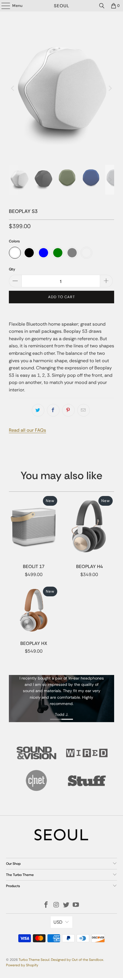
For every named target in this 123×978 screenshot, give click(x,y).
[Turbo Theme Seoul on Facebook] (46, 905)
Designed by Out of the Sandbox (77, 959)
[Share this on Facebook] (53, 410)
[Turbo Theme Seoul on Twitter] (66, 905)
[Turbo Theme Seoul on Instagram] (56, 905)
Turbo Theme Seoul (34, 959)
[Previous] (13, 88)
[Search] (101, 5)
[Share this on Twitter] (38, 410)
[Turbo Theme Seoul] (61, 5)
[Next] (109, 88)
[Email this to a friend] (83, 410)
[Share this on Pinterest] (68, 410)
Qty (12, 269)
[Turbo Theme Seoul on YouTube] (76, 905)
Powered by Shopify (22, 965)
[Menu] (3, 5)
